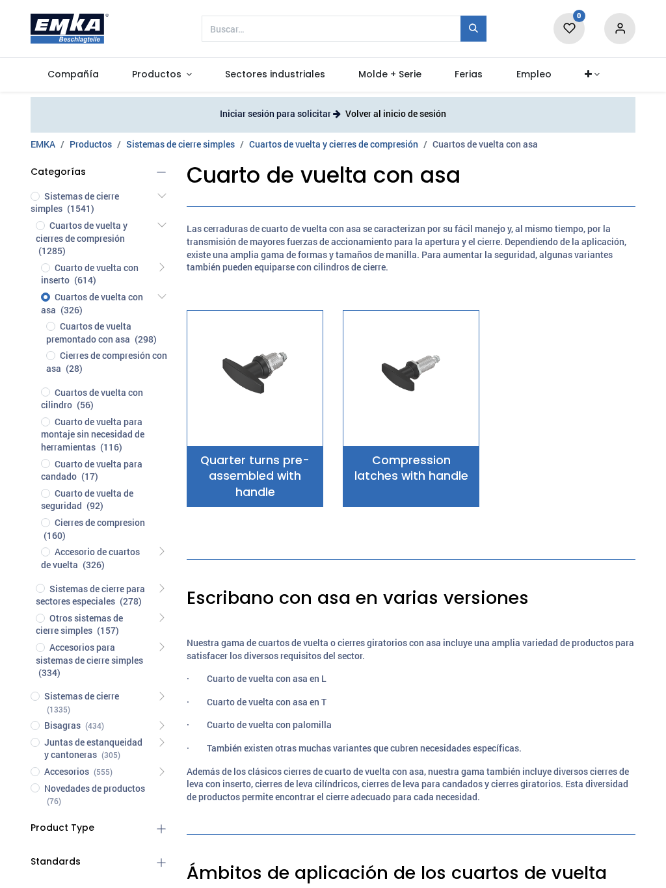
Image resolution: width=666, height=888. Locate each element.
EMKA (43, 144)
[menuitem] (73, 75)
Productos (91, 144)
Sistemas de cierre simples (180, 144)
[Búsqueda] (473, 29)
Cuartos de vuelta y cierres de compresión (333, 144)
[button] (592, 75)
